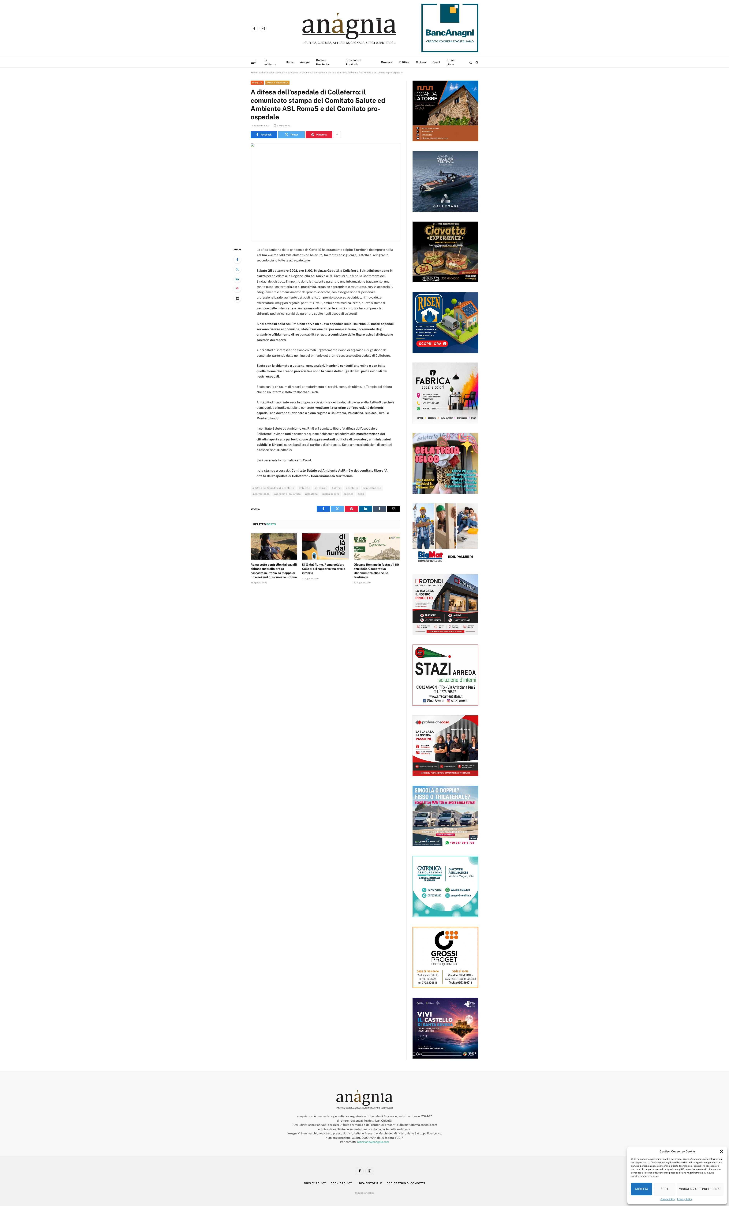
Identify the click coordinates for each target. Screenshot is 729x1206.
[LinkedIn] (237, 279)
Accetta (641, 1189)
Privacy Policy (684, 1199)
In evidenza (270, 62)
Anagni (305, 62)
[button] (721, 1151)
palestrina (311, 494)
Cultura (421, 62)
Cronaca (386, 62)
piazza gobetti (330, 494)
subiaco (348, 494)
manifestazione (372, 488)
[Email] (237, 298)
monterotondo (261, 494)
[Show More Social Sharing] (337, 134)
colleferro (352, 488)
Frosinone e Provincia (353, 62)
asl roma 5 (321, 488)
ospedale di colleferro (287, 494)
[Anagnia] (360, 28)
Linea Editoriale (369, 1183)
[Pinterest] (237, 288)
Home (290, 62)
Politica (404, 62)
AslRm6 (336, 488)
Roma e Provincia (322, 62)
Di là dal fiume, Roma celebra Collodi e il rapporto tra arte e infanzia (323, 569)
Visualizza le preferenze (700, 1189)
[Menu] (253, 62)
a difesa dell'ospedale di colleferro (273, 488)
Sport (436, 62)
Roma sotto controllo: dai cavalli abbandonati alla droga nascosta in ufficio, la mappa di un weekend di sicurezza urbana (274, 571)
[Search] (476, 62)
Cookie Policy (667, 1199)
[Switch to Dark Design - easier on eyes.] (471, 62)
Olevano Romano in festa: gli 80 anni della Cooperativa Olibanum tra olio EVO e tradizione (376, 571)
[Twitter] (237, 269)
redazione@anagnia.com (373, 1141)
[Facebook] (237, 259)
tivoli (361, 494)
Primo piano (450, 62)
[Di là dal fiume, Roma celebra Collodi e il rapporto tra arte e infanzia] (325, 546)
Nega (664, 1189)
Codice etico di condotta (406, 1183)
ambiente (304, 488)
